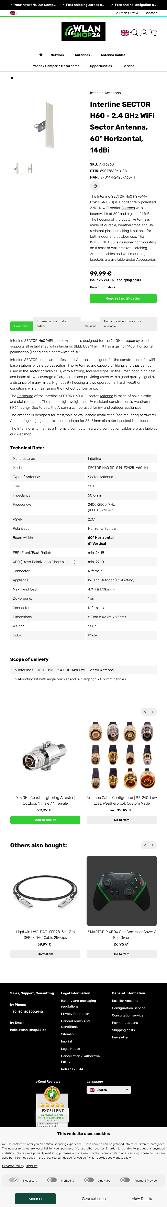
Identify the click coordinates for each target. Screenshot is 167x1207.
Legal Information (75, 993)
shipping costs (130, 280)
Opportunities (101, 66)
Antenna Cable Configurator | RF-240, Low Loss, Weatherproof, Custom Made (122, 800)
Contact (151, 13)
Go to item (122, 820)
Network (57, 55)
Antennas (82, 55)
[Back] (145, 712)
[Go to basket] (153, 33)
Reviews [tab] (90, 326)
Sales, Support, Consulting (32, 993)
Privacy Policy (13, 1166)
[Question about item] (95, 186)
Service (128, 66)
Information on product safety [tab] (52, 323)
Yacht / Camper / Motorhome (56, 66)
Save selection (94, 1199)
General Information (128, 993)
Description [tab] (21, 326)
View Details (142, 1199)
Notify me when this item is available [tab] (122, 323)
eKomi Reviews (48, 1081)
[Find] (135, 33)
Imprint (31, 1166)
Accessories (146, 259)
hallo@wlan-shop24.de (28, 1030)
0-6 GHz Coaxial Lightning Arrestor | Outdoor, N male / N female (45, 800)
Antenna (128, 208)
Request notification (123, 298)
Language (95, 1081)
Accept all (35, 1198)
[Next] (153, 712)
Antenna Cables (113, 55)
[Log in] (144, 33)
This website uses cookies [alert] (83, 1133)
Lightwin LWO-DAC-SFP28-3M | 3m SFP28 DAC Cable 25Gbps (45, 935)
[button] (16, 168)
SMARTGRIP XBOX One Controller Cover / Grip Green (122, 935)
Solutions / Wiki (126, 13)
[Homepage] (11, 77)
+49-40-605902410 (26, 1012)
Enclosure (25, 396)
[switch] (14, 1180)
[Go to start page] (83, 33)
